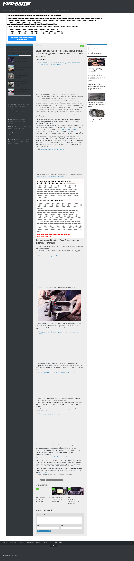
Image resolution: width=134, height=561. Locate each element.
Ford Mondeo (36, 10)
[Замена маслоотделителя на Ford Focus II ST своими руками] (44, 491)
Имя (38, 525)
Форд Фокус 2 (49, 480)
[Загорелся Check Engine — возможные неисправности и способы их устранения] (11, 60)
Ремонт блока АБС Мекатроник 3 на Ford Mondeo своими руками (64, 457)
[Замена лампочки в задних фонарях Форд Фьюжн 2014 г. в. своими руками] (96, 62)
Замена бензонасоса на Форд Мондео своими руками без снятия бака (22, 75)
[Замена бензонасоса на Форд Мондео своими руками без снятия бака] (11, 76)
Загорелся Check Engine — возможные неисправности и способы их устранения (22, 59)
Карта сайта (58, 543)
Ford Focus (12, 10)
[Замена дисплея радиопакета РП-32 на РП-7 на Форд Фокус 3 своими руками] (76, 491)
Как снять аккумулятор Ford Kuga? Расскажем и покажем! (17, 121)
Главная (4, 10)
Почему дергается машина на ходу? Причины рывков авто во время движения (23, 67)
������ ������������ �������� (22, 38)
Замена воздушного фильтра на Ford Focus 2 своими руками (58, 499)
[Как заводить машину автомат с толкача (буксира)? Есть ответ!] (11, 92)
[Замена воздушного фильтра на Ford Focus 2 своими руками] (60, 491)
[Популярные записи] (13, 54)
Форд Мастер (43, 472)
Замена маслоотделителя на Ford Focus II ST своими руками (43, 499)
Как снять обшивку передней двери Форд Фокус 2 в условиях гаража (96, 104)
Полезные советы (54, 10)
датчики (42, 480)
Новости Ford (65, 10)
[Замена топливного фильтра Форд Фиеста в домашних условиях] (11, 84)
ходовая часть (58, 480)
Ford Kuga (45, 10)
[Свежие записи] (25, 54)
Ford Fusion (20, 10)
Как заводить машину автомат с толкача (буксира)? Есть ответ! (23, 91)
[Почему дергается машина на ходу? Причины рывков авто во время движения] (11, 68)
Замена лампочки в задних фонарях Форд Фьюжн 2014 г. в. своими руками (96, 70)
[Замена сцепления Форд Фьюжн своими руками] (96, 113)
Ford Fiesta (28, 10)
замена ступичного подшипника (69, 129)
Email (62, 525)
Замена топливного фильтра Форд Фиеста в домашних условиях (22, 83)
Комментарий (41, 515)
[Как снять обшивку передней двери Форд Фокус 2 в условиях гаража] (96, 97)
